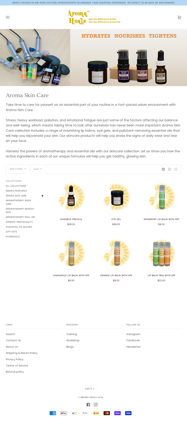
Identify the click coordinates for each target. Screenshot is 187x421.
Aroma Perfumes (16, 191)
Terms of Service (17, 365)
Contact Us (13, 340)
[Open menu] (11, 17)
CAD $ (88, 388)
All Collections (16, 186)
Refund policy (15, 372)
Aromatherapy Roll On (20, 217)
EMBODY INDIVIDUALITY (19, 222)
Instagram (133, 334)
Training (71, 334)
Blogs (70, 347)
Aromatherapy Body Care (18, 202)
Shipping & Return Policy (21, 353)
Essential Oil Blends (19, 227)
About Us (12, 347)
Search (10, 334)
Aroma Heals (89, 397)
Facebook (133, 340)
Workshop (73, 340)
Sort (36, 169)
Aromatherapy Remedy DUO (20, 211)
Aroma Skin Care (16, 195)
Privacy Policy (14, 359)
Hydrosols (13, 236)
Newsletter (134, 347)
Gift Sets (11, 231)
